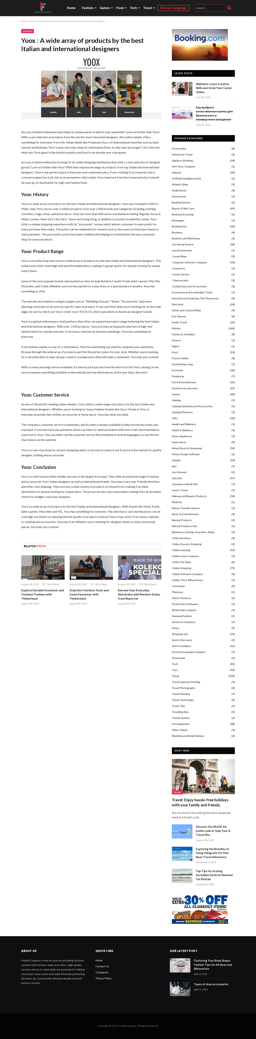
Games (105, 8)
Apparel (176, 172)
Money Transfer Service (186, 508)
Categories (102, 972)
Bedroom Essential (183, 214)
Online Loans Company (185, 556)
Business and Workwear (186, 238)
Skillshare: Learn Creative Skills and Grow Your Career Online (214, 88)
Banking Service (181, 202)
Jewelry (176, 460)
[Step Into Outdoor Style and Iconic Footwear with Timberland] (91, 567)
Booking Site (179, 226)
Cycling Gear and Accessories (189, 286)
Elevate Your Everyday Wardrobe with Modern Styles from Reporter (139, 594)
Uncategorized (180, 723)
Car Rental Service (182, 244)
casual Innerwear (182, 250)
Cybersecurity (180, 280)
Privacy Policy (104, 978)
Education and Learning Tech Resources (195, 298)
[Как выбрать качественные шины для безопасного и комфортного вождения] (182, 112)
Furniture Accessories (185, 388)
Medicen (177, 502)
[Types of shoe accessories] (180, 989)
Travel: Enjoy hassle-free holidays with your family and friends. (200, 802)
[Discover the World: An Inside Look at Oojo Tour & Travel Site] (182, 831)
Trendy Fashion (181, 717)
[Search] (229, 7)
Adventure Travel (182, 154)
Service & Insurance (183, 622)
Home (71, 8)
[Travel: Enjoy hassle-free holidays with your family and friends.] (203, 776)
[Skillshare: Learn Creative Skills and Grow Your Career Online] (182, 89)
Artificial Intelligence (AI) (186, 178)
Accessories (179, 148)
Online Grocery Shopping (186, 544)
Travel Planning (181, 693)
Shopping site (180, 634)
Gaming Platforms (182, 412)
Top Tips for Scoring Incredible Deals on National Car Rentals (214, 875)
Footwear (177, 370)
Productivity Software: (185, 604)
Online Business (181, 538)
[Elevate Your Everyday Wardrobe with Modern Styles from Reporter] (139, 567)
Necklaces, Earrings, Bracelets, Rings (193, 532)
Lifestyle (177, 478)
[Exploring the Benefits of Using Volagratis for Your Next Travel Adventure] (182, 854)
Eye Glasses (179, 316)
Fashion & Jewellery (183, 334)
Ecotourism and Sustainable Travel (192, 292)
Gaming (176, 400)
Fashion (88, 8)
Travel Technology (183, 699)
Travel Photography (183, 687)
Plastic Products (181, 598)
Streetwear (178, 658)
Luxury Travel (180, 490)
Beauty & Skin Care (183, 208)
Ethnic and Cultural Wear (186, 310)
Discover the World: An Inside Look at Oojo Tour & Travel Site (213, 830)
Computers (178, 268)
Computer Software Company (189, 262)
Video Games (180, 729)
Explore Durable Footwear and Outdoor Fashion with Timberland (42, 594)
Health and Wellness (184, 424)
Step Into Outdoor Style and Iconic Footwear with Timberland (89, 594)
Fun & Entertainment (184, 382)
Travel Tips (178, 705)
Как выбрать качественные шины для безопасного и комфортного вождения (214, 113)
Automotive (179, 196)
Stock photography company (188, 652)
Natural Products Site (184, 526)
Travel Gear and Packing (186, 681)
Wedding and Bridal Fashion (188, 735)
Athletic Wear (180, 184)
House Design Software (186, 454)
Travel (147, 8)
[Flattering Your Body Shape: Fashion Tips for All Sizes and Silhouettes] (180, 965)
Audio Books (179, 190)
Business (177, 232)
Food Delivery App (182, 364)
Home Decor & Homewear (187, 448)
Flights (176, 346)
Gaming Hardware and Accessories (192, 406)
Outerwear (178, 586)
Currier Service (180, 274)
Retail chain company (184, 610)
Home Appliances (182, 436)
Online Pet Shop (181, 562)
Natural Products (182, 520)
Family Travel (179, 322)
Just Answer (179, 472)
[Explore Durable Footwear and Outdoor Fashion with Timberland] (43, 567)
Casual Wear (179, 256)
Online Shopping (181, 568)
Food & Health (180, 358)
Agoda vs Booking (182, 160)
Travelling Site (180, 711)
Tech (133, 8)
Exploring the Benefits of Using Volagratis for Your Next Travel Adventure (212, 853)
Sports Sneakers (181, 646)
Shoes (175, 628)
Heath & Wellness (182, 430)
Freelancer (178, 376)
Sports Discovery (182, 640)
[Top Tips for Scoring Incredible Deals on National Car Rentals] (182, 876)
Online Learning (181, 550)
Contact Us (102, 966)
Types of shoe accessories (211, 984)
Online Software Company (187, 574)
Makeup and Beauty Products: (189, 496)
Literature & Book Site (185, 484)
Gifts (175, 418)
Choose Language (173, 8)
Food (120, 8)
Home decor (179, 442)
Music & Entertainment (185, 514)
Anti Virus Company (183, 166)
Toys (175, 670)
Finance (176, 340)
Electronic (178, 304)
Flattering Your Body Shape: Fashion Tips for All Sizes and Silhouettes (213, 964)
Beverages (178, 220)
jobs (174, 466)
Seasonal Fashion (182, 616)
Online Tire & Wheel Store (187, 580)
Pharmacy (177, 592)
